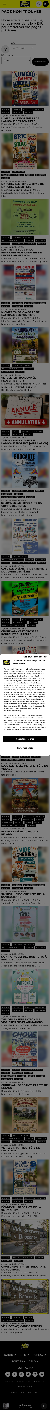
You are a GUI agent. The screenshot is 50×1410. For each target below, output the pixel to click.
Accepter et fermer (25, 738)
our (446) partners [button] (16, 669)
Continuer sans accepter (35, 656)
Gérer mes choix (25, 747)
